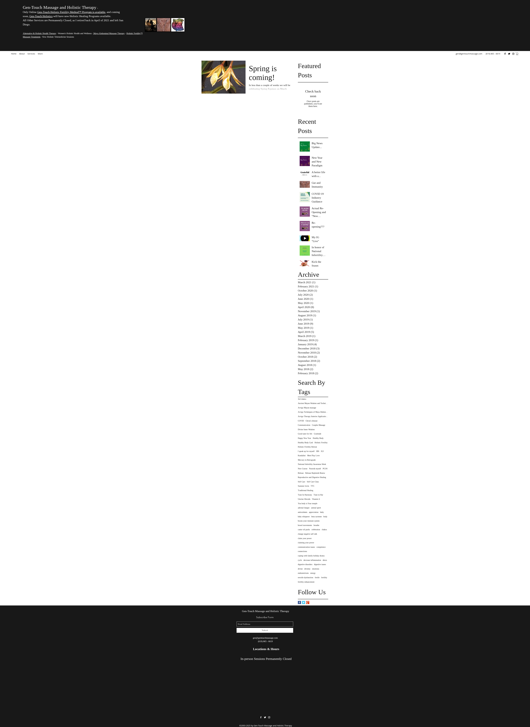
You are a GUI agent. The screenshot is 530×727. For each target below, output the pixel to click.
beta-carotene (316, 517)
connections (302, 551)
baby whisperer (304, 517)
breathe (316, 525)
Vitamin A (316, 499)
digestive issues (320, 564)
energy (313, 573)
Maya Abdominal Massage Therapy (109, 33)
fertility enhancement (306, 582)
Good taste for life (305, 434)
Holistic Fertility (321, 443)
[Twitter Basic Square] (303, 602)
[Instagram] (513, 53)
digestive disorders (305, 564)
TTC (312, 486)
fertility (324, 578)
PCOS (325, 469)
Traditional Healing (305, 490)
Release (301, 473)
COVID (301, 421)
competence (321, 547)
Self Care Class (313, 482)
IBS (317, 451)
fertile (317, 578)
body (325, 517)
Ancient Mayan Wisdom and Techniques (313, 403)
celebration (316, 530)
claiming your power (306, 543)
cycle (300, 560)
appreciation (313, 512)
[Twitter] (509, 53)
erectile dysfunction (305, 578)
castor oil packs (304, 530)
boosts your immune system (309, 521)
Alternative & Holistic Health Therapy (39, 33)
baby (322, 512)
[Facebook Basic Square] (299, 602)
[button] (517, 53)
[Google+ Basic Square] (307, 602)
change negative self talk (307, 534)
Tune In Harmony (305, 495)
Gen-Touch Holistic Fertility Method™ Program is (66, 12)
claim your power (305, 538)
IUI (322, 451)
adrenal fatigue (303, 508)
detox (325, 560)
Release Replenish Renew (315, 473)
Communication (304, 425)
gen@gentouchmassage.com (469, 53)
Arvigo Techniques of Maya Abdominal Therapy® (313, 412)
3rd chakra (302, 399)
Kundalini (302, 456)
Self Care (301, 482)
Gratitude (317, 434)
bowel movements (305, 525)
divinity (307, 569)
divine (300, 569)
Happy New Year (304, 438)
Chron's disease (311, 421)
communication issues (306, 547)
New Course (302, 469)
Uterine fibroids (304, 499)
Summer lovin (303, 486)
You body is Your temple (307, 503)
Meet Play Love (313, 456)
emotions (315, 569)
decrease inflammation (312, 560)
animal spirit (316, 508)
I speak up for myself (306, 451)
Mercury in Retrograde (307, 460)
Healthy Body (318, 438)
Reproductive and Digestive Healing (312, 477)
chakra (324, 530)
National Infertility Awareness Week (312, 464)
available (100, 12)
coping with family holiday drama (311, 556)
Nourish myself (315, 469)
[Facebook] (505, 53)
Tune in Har (318, 495)
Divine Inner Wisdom (306, 429)
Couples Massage (318, 425)
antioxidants (302, 512)
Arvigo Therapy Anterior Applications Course (313, 416)
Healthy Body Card (305, 443)
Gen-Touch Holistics (41, 16)
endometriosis (303, 573)
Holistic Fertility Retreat (307, 447)
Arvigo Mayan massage (307, 408)
